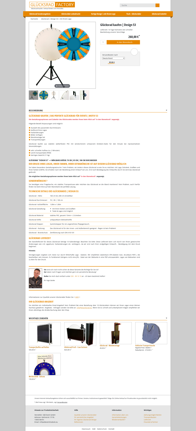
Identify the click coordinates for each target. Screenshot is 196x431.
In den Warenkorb (124, 42)
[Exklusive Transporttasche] (151, 333)
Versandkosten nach (110, 55)
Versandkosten (62, 402)
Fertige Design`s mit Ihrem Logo (103, 13)
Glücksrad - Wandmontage (110, 345)
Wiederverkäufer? (118, 420)
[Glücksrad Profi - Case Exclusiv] (80, 334)
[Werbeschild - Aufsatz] (45, 364)
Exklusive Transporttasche (145, 345)
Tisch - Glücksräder (133, 13)
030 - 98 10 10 (76, 276)
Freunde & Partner (151, 422)
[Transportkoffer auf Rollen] (45, 334)
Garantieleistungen (119, 417)
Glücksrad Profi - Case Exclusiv (75, 347)
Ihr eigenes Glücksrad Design (85, 420)
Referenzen (78, 422)
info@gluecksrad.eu (84, 308)
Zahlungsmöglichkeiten (153, 415)
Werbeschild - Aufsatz (37, 376)
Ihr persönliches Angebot (83, 417)
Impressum (86, 429)
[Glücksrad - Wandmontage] (116, 333)
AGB (93, 429)
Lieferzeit (147, 420)
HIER (77, 297)
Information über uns (120, 415)
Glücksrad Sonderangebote (39, 13)
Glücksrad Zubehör (159, 13)
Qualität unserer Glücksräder (85, 415)
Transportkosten (150, 417)
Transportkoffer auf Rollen (39, 347)
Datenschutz (102, 429)
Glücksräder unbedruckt (70, 13)
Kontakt (111, 429)
